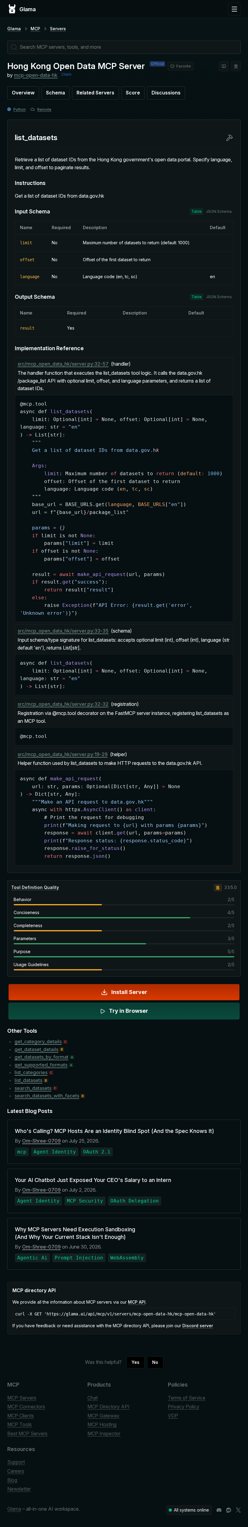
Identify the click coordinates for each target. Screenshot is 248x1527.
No (155, 1362)
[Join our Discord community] (219, 1510)
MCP (35, 28)
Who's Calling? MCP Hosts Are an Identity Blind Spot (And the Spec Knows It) (114, 1131)
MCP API (136, 1302)
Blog (12, 1480)
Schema (55, 93)
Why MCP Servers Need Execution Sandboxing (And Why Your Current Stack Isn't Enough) (75, 1233)
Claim (66, 74)
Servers (58, 28)
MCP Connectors (26, 1407)
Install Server (129, 992)
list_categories (31, 1072)
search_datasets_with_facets (47, 1096)
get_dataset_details (36, 1049)
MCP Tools (19, 1424)
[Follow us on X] (238, 1510)
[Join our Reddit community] (228, 1510)
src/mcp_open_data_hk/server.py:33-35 (63, 631)
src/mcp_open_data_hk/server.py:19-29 (63, 754)
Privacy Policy (183, 1407)
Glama (14, 28)
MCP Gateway (103, 1416)
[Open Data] (224, 66)
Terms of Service (186, 1398)
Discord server (197, 1325)
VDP (173, 1416)
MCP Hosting (101, 1424)
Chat (92, 1398)
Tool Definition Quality (35, 887)
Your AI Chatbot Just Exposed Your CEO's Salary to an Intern (93, 1180)
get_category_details (38, 1041)
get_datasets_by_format (41, 1057)
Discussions (166, 93)
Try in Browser (128, 1011)
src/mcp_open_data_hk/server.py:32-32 (63, 704)
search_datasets (33, 1088)
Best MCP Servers (27, 1433)
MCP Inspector (103, 1433)
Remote (44, 109)
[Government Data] (236, 66)
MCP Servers (21, 1398)
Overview (23, 93)
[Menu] (234, 9)
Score (133, 93)
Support (16, 1462)
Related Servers (95, 93)
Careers (15, 1471)
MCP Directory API (108, 1407)
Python (19, 109)
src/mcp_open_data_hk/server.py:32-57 (63, 364)
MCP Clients (20, 1416)
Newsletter (19, 1489)
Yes (135, 1362)
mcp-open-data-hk (35, 75)
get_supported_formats (41, 1065)
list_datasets (28, 1080)
